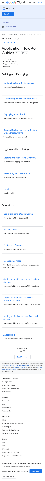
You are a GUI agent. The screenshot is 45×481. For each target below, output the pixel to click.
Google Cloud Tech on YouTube (12, 456)
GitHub (4, 420)
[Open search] (30, 2)
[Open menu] (3, 2)
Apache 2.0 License (19, 367)
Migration (23, 34)
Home (3, 34)
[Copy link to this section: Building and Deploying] (30, 74)
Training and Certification (10, 433)
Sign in (40, 2)
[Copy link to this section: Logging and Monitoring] (31, 149)
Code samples (6, 427)
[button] (22, 26)
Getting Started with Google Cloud (13, 423)
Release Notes (6, 407)
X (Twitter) (5, 449)
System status (6, 411)
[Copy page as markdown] (23, 53)
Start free (7, 14)
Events (4, 446)
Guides (39, 34)
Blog (3, 442)
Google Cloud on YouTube (10, 452)
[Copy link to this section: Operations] (17, 205)
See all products (7, 382)
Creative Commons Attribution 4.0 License (16, 365)
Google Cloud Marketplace (10, 388)
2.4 (12, 8)
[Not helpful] (17, 38)
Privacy (15, 463)
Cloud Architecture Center (10, 430)
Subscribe (35, 471)
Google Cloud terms (34, 463)
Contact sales (6, 392)
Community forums (8, 401)
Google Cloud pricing (8, 385)
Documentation (12, 34)
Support (4, 404)
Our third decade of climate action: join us (16, 467)
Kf (7, 8)
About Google (6, 463)
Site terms (22, 463)
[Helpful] (14, 38)
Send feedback (9, 43)
